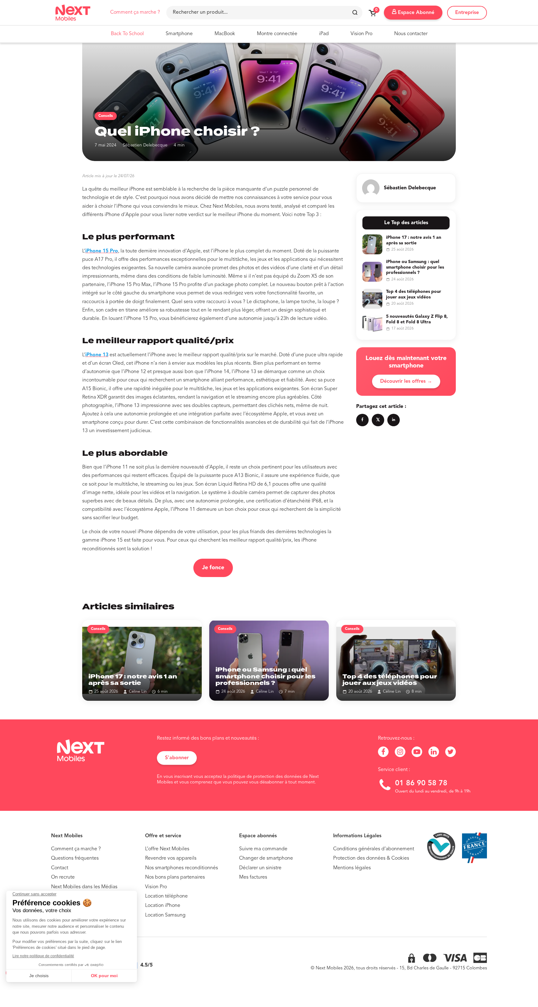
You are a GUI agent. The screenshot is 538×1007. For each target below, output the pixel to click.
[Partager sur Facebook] (362, 420)
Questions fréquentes (75, 858)
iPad (324, 33)
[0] (372, 15)
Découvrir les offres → (406, 381)
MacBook (225, 33)
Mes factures (253, 877)
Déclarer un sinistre (260, 868)
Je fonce (213, 567)
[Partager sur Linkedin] (393, 420)
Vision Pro (361, 33)
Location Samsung (165, 915)
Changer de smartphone (266, 858)
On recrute (63, 877)
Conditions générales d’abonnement (373, 849)
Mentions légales (352, 868)
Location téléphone (166, 896)
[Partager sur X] (378, 420)
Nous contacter (410, 33)
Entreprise (467, 12)
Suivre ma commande (263, 849)
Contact (59, 868)
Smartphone (179, 33)
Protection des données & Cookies (371, 858)
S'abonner (177, 757)
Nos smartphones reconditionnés (181, 868)
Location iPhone (162, 905)
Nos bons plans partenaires (175, 877)
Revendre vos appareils (170, 858)
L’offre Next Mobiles (167, 849)
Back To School (127, 33)
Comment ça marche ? (135, 12)
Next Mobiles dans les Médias (84, 887)
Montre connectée (277, 33)
